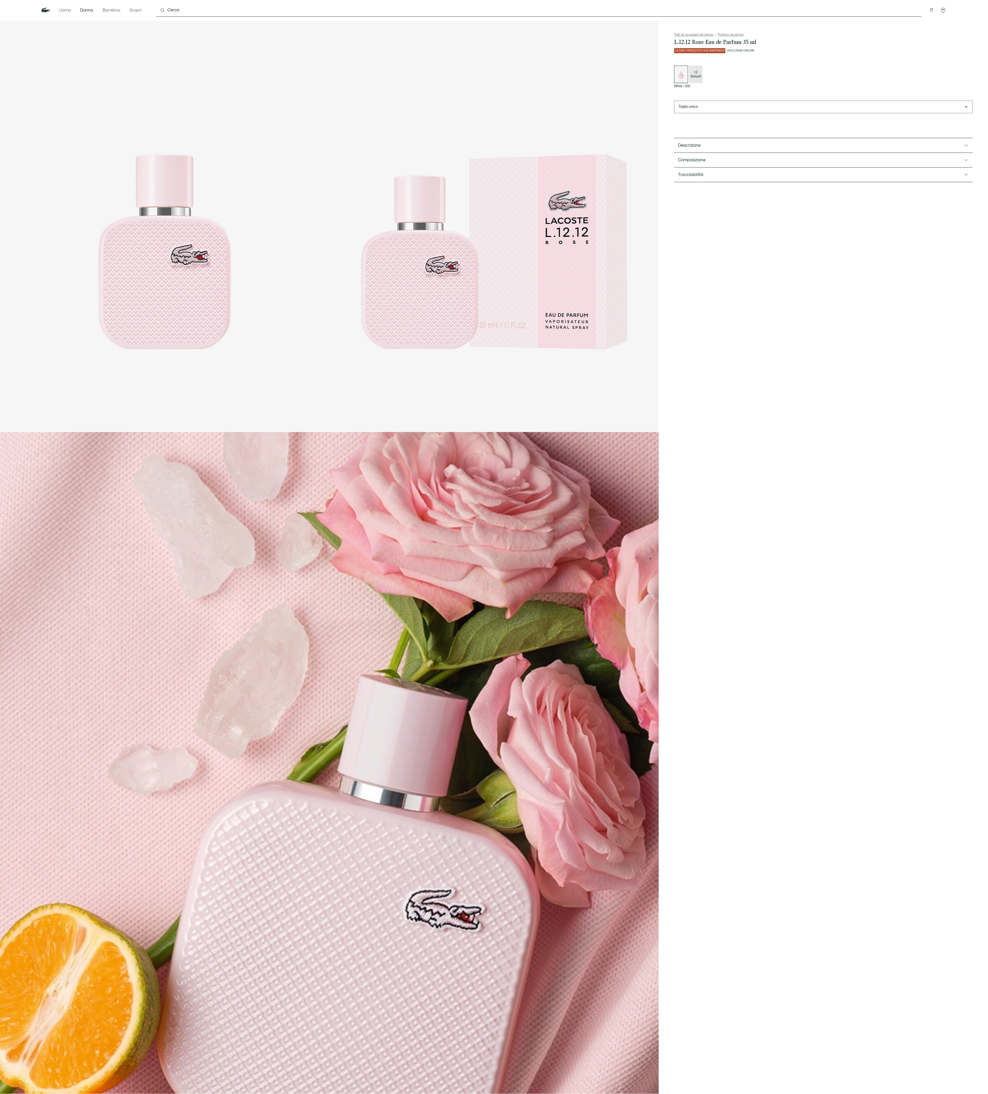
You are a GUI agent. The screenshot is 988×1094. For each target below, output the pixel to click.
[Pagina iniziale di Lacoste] (46, 10)
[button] (943, 10)
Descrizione (689, 145)
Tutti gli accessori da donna (693, 34)
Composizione (691, 160)
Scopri (135, 10)
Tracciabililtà (690, 175)
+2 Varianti (695, 74)
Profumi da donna (731, 34)
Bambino (111, 10)
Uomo (65, 10)
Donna (86, 10)
